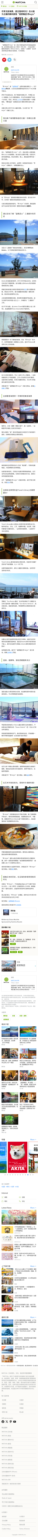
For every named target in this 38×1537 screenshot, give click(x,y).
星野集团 (15, 86)
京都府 (4, 1404)
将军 (25, 289)
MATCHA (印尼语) (7, 1456)
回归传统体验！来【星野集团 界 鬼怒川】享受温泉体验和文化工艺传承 (28, 1040)
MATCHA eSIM (6, 1480)
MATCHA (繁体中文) (8, 1440)
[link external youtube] (15, 1422)
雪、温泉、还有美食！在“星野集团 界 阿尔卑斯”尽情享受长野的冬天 (22, 940)
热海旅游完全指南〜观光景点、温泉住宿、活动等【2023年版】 (10, 1040)
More (32, 1139)
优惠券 (12, 6)
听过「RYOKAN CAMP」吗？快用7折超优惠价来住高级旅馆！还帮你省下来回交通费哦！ (28, 1107)
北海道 (21, 1404)
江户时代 (20, 99)
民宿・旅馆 (23, 1016)
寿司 (8, 1186)
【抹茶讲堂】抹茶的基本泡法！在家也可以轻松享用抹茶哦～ (25, 1297)
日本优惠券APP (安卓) (8, 1476)
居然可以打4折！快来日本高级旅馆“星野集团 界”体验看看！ (10, 1084)
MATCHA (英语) (6, 1436)
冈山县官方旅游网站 (8, 1494)
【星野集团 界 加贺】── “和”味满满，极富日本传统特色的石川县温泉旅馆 (28, 1084)
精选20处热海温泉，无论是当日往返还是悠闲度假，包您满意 (10, 1106)
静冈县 (5, 6)
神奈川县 (13, 952)
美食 (5, 1197)
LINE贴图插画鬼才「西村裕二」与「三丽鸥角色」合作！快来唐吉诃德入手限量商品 (25, 1229)
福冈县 (4, 1408)
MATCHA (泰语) (6, 1444)
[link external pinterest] (11, 1422)
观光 (5, 1201)
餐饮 (12, 869)
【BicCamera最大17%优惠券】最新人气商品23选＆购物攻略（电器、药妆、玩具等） (25, 1271)
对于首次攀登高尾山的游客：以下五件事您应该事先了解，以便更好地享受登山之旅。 (25, 1322)
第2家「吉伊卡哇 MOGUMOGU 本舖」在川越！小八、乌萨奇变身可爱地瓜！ (25, 1255)
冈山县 (21, 1412)
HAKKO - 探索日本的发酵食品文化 (12, 1506)
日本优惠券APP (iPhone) (9, 1472)
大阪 (17, 1186)
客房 (8, 482)
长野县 (13, 936)
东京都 (4, 1400)
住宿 (13, 1016)
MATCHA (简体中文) (8, 1452)
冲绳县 (21, 1408)
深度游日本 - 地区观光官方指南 (11, 1484)
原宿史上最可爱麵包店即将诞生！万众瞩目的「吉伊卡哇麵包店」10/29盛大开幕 (25, 1246)
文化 (23, 1201)
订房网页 (18, 905)
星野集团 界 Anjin (14, 901)
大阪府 (21, 1400)
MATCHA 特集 (23, 6)
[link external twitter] (7, 1422)
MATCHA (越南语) (7, 1460)
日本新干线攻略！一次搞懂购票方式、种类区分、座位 (24, 1288)
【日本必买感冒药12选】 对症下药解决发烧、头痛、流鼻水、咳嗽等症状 (25, 1306)
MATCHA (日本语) (7, 1432)
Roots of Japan (6, 1498)
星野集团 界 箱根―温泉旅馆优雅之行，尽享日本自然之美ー (22, 948)
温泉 (28, 775)
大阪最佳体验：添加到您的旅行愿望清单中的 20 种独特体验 (25, 1339)
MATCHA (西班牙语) (8, 1468)
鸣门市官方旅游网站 (8, 1502)
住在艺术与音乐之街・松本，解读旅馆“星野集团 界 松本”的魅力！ (23, 932)
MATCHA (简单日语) (8, 1464)
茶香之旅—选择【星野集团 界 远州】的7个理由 (10, 1061)
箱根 (20, 952)
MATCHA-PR (15, 70)
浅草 (12, 1186)
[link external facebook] (3, 1422)
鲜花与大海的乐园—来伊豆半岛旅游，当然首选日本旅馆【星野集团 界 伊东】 (28, 1062)
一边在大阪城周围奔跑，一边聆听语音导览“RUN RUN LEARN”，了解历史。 (25, 1331)
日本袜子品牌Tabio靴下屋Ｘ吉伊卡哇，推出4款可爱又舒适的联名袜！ (25, 1237)
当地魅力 (10, 652)
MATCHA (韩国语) (7, 1448)
